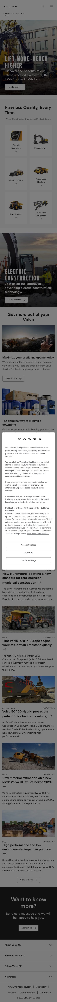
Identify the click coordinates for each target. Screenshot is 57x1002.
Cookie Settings (28, 560)
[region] (28, 501)
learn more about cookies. (38, 534)
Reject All (28, 553)
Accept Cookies (28, 545)
